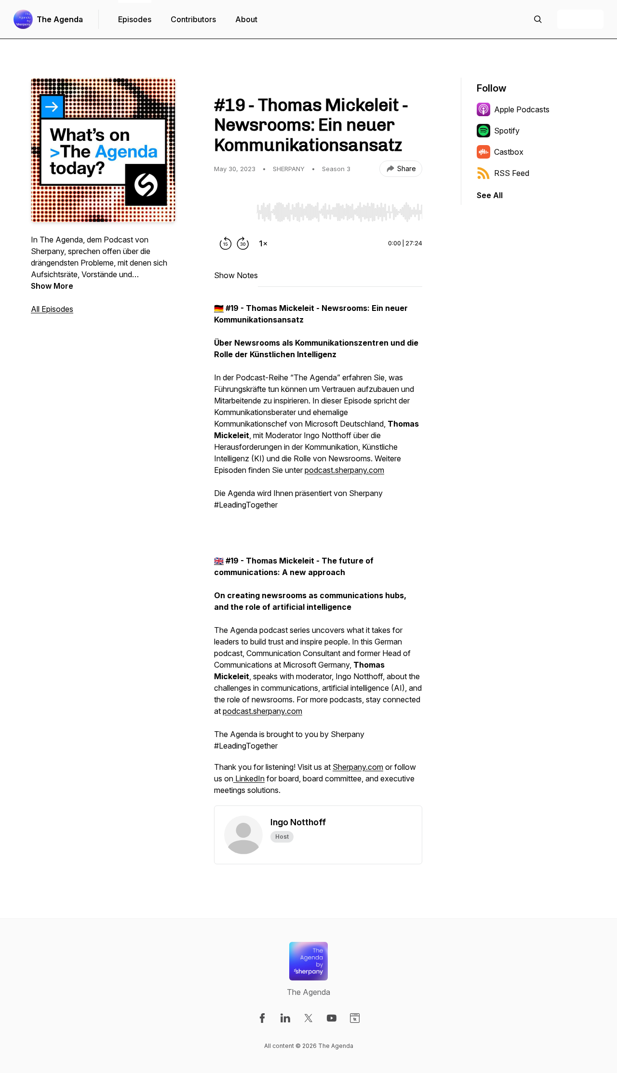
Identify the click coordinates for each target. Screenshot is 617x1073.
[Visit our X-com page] (308, 1018)
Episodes (134, 19)
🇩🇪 (219, 308)
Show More (52, 286)
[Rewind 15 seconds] (225, 243)
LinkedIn (249, 778)
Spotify (507, 130)
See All (490, 195)
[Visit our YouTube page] (331, 1018)
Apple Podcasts (522, 109)
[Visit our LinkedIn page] (285, 1018)
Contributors (193, 19)
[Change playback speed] (263, 243)
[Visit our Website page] (355, 1018)
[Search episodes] (538, 19)
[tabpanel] (318, 553)
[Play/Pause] (233, 211)
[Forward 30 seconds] (243, 243)
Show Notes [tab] (236, 275)
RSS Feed (511, 173)
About (246, 19)
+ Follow (580, 19)
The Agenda (60, 19)
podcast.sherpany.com (344, 470)
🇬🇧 (219, 560)
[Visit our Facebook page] (262, 1018)
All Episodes (52, 309)
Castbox (508, 152)
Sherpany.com (358, 767)
